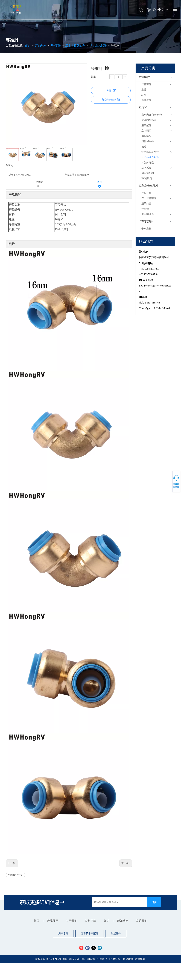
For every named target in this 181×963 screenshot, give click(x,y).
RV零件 (143, 107)
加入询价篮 (109, 99)
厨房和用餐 (147, 141)
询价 (108, 90)
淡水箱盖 (149, 162)
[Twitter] (93, 948)
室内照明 (146, 130)
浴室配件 (146, 125)
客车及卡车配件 (148, 185)
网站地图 (140, 959)
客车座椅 (146, 193)
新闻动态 (122, 920)
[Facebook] (87, 948)
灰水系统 (146, 168)
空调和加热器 (148, 120)
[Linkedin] (100, 948)
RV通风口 (146, 178)
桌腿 (143, 89)
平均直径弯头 (15, 875)
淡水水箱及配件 (150, 152)
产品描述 (38, 182)
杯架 (143, 95)
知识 (106, 920)
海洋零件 (144, 77)
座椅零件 (146, 84)
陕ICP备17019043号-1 (99, 959)
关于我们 (71, 920)
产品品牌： (71, 174)
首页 (36, 920)
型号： (12, 174)
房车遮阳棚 (147, 173)
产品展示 (52, 920)
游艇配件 (116, 933)
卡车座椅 (146, 228)
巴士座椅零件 (148, 198)
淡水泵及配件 (151, 157)
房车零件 (63, 933)
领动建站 (128, 959)
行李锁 (145, 209)
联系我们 (141, 920)
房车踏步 (146, 136)
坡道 (143, 146)
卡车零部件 (147, 214)
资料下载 (90, 920)
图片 (99, 182)
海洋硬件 (146, 100)
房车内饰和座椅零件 (152, 114)
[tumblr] (81, 948)
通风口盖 (146, 203)
